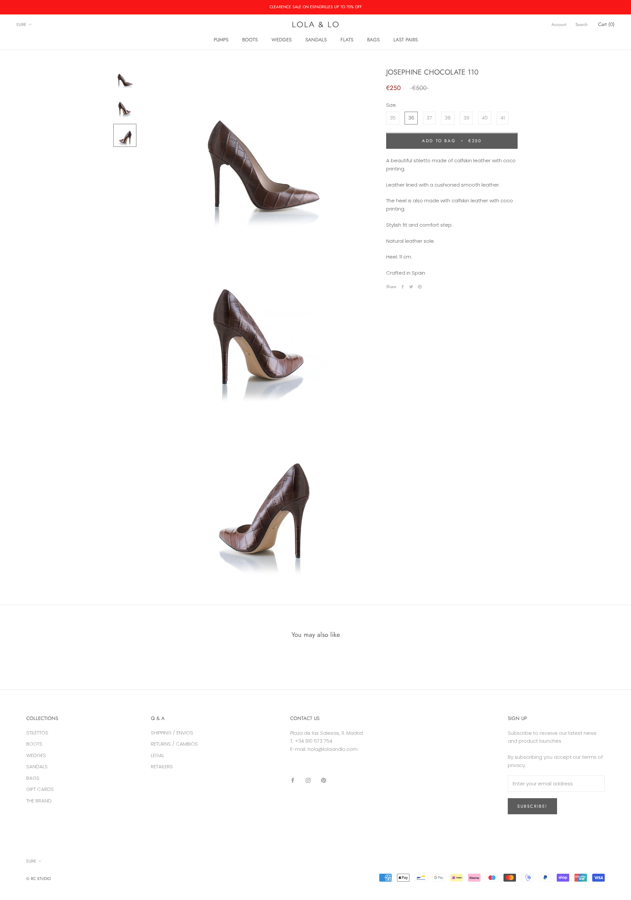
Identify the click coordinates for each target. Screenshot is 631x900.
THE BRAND (39, 800)
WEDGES (281, 39)
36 (411, 118)
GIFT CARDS (40, 789)
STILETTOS (37, 732)
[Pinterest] (420, 287)
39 (466, 118)
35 (393, 118)
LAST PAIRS (405, 39)
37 (429, 118)
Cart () (606, 24)
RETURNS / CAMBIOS (174, 743)
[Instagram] (308, 780)
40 (485, 118)
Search (581, 24)
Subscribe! (532, 806)
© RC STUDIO (38, 879)
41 (503, 118)
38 (448, 118)
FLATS (346, 39)
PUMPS (221, 39)
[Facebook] (403, 287)
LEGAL (157, 755)
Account (558, 24)
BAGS (373, 39)
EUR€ (21, 24)
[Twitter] (411, 287)
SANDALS (316, 39)
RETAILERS (162, 766)
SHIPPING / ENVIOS (172, 732)
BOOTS (250, 39)
